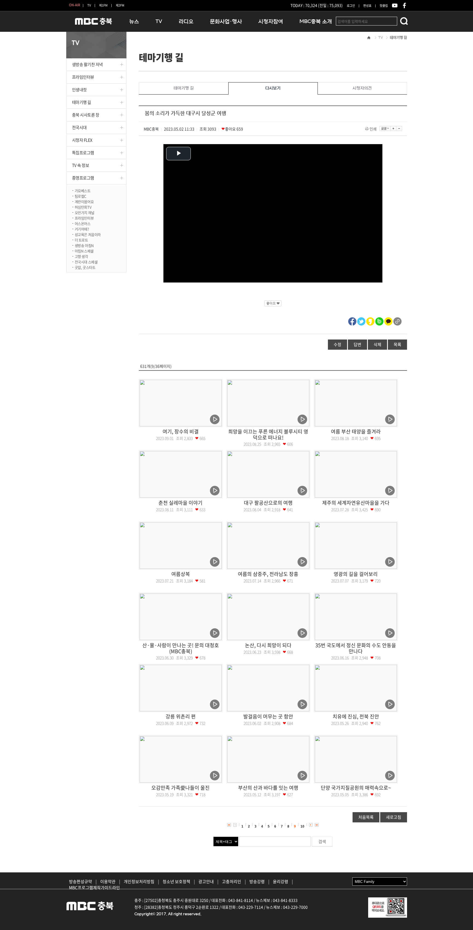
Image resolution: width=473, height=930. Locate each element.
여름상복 (180, 574)
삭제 (377, 344)
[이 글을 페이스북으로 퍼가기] (352, 321)
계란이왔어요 (84, 201)
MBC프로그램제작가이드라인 (94, 888)
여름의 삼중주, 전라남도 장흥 (268, 574)
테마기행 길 (81, 102)
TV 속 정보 (80, 165)
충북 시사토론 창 (85, 115)
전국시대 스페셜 (86, 261)
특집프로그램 (83, 153)
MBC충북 (93, 24)
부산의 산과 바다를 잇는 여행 (268, 787)
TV (89, 5)
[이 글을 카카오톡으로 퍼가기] (388, 321)
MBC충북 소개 (315, 21)
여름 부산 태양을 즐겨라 (356, 431)
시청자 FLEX (82, 140)
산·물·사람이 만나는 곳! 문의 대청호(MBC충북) (180, 648)
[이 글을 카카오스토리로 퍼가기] (370, 321)
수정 (337, 344)
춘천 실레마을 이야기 (180, 502)
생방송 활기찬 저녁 (87, 64)
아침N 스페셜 (84, 250)
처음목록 (366, 817)
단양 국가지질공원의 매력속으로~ (356, 787)
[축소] (399, 128)
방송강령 (257, 881)
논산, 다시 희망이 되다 (268, 645)
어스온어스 (83, 223)
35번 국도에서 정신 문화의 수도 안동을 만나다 (355, 648)
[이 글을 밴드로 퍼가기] (379, 321)
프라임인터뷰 (83, 77)
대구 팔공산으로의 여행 (268, 502)
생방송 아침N (84, 245)
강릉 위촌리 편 (181, 716)
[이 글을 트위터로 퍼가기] (361, 321)
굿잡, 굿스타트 (85, 267)
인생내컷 (79, 90)
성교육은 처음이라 (88, 234)
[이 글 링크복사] (397, 321)
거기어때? (82, 228)
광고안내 (206, 881)
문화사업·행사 (226, 21)
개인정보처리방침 (139, 881)
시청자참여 (270, 21)
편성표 (367, 5)
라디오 (186, 21)
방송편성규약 (80, 881)
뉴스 (134, 21)
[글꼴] (385, 128)
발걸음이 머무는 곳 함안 (268, 716)
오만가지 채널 (84, 212)
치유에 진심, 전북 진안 (356, 716)
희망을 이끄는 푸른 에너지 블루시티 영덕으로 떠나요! (268, 434)
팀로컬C (80, 195)
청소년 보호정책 (176, 881)
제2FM (120, 5)
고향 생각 (81, 256)
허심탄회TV (83, 206)
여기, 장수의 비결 (181, 431)
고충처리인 (231, 881)
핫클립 (384, 5)
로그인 (351, 5)
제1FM (103, 5)
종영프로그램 (83, 178)
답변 (357, 344)
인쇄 (373, 129)
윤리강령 (280, 881)
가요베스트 (83, 190)
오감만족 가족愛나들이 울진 (180, 787)
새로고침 (393, 817)
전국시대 (79, 127)
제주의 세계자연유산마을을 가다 (356, 502)
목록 (397, 344)
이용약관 (108, 881)
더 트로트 (81, 239)
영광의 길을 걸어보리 (356, 574)
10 (302, 826)
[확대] (393, 128)
